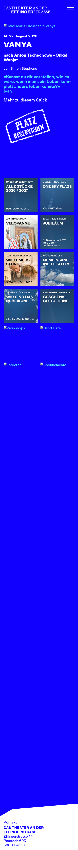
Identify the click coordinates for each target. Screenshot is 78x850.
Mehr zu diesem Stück (25, 99)
